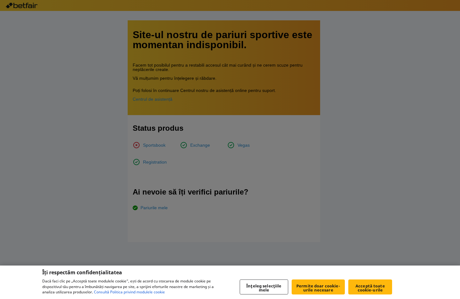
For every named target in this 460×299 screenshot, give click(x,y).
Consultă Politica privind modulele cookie (129, 292)
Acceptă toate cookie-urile (370, 288)
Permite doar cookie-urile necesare (318, 288)
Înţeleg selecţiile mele (263, 288)
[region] (230, 282)
